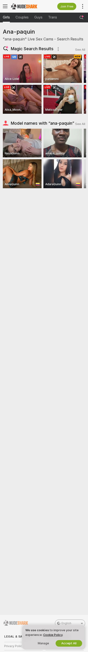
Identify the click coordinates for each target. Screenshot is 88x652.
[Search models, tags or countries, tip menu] (81, 17)
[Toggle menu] (5, 6)
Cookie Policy (52, 635)
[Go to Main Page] (27, 6)
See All (80, 49)
